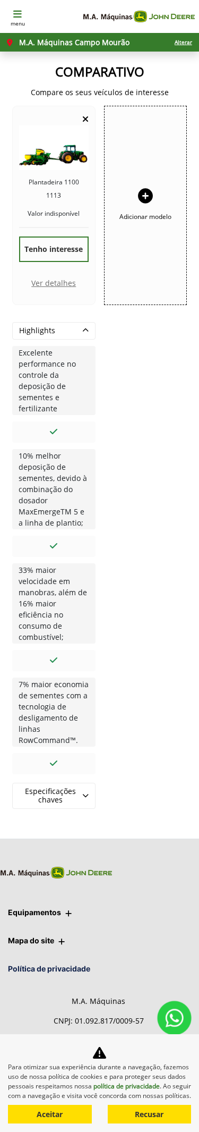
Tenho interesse (53, 249)
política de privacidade (126, 1086)
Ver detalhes (53, 283)
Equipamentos (34, 912)
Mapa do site (31, 940)
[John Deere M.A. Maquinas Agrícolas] (139, 17)
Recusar (149, 1114)
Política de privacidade (49, 968)
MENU (18, 23)
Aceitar (50, 1114)
